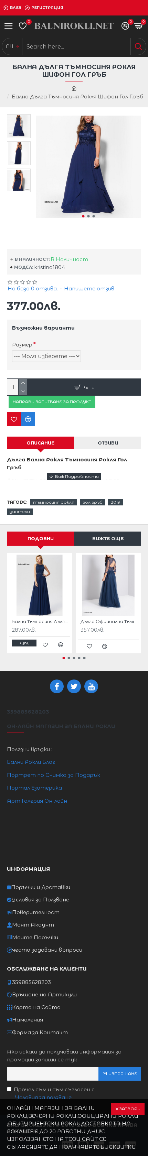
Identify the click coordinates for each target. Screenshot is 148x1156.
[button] (83, 216)
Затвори (129, 1108)
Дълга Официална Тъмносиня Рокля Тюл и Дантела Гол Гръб (110, 621)
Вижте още (108, 538)
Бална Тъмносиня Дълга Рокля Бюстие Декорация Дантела (41, 621)
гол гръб (93, 502)
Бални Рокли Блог (31, 762)
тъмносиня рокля (53, 502)
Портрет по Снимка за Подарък (53, 775)
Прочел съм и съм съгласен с (54, 1093)
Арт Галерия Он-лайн (37, 801)
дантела (20, 511)
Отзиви (108, 443)
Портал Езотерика (34, 787)
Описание (40, 443)
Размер (22, 344)
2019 (115, 502)
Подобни (41, 538)
